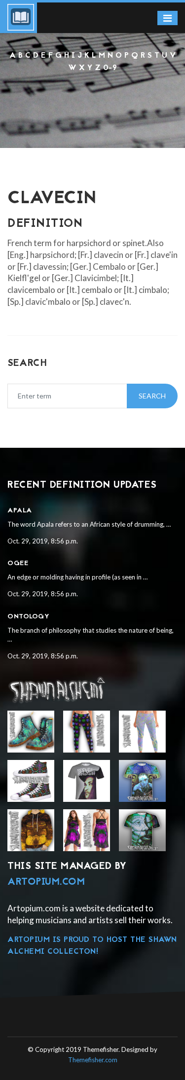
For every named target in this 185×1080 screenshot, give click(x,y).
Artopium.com (46, 882)
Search (152, 396)
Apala (19, 510)
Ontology (28, 617)
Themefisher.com (92, 1060)
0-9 (110, 68)
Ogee (17, 563)
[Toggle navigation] (167, 18)
